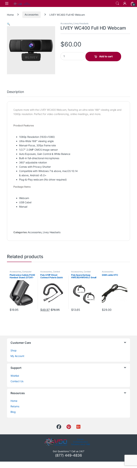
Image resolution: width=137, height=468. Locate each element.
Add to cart (106, 56)
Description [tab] (15, 92)
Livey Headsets (80, 23)
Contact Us (17, 381)
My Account (17, 355)
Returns (15, 406)
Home (10, 14)
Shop (13, 350)
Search (117, 3)
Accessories (31, 14)
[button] (8, 23)
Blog (13, 411)
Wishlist (15, 375)
